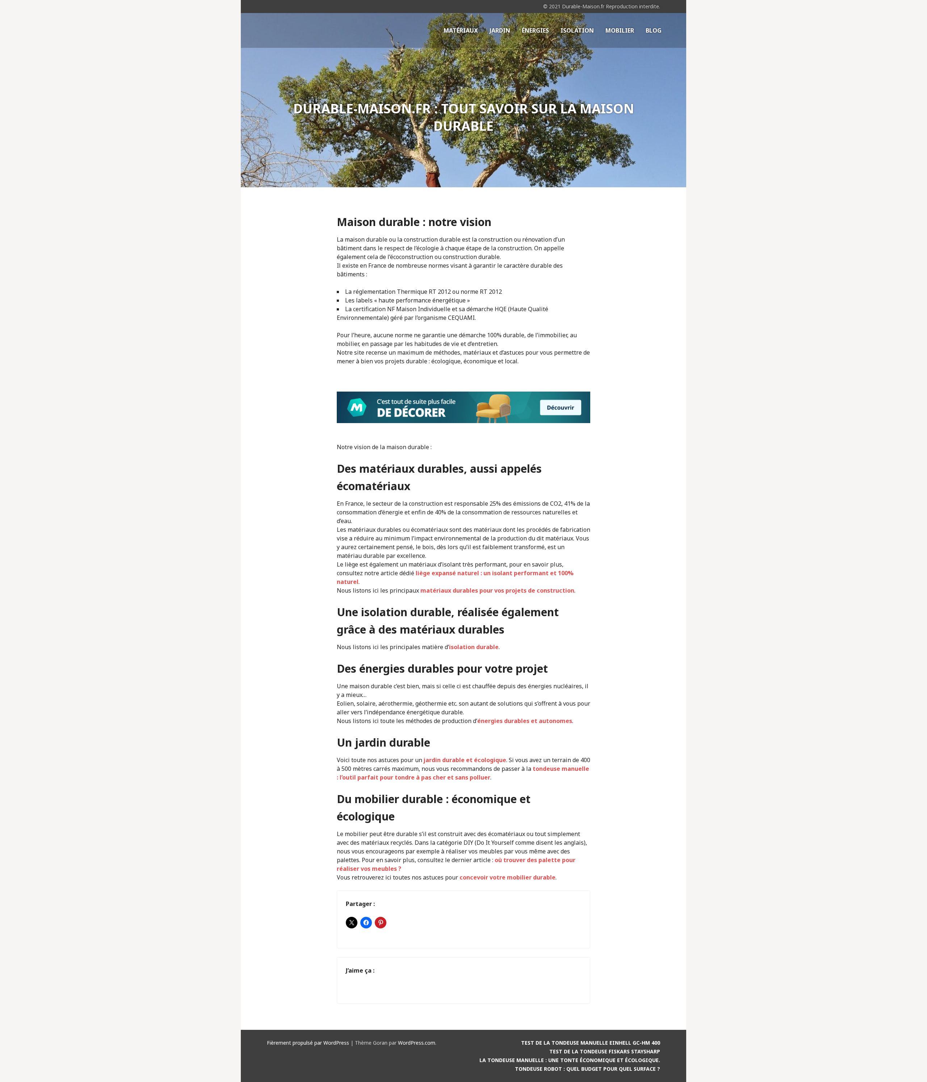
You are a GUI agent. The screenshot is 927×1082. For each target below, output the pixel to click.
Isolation (577, 30)
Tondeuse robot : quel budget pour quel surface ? (587, 1068)
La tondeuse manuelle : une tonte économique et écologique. (569, 1060)
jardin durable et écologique (465, 760)
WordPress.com (416, 1042)
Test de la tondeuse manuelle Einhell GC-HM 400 (590, 1042)
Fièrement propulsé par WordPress (308, 1042)
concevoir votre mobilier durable (507, 877)
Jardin (500, 30)
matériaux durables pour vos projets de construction (497, 590)
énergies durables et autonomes (524, 721)
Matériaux (461, 30)
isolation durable (474, 647)
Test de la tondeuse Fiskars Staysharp (604, 1051)
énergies (535, 30)
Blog (654, 30)
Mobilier (619, 30)
